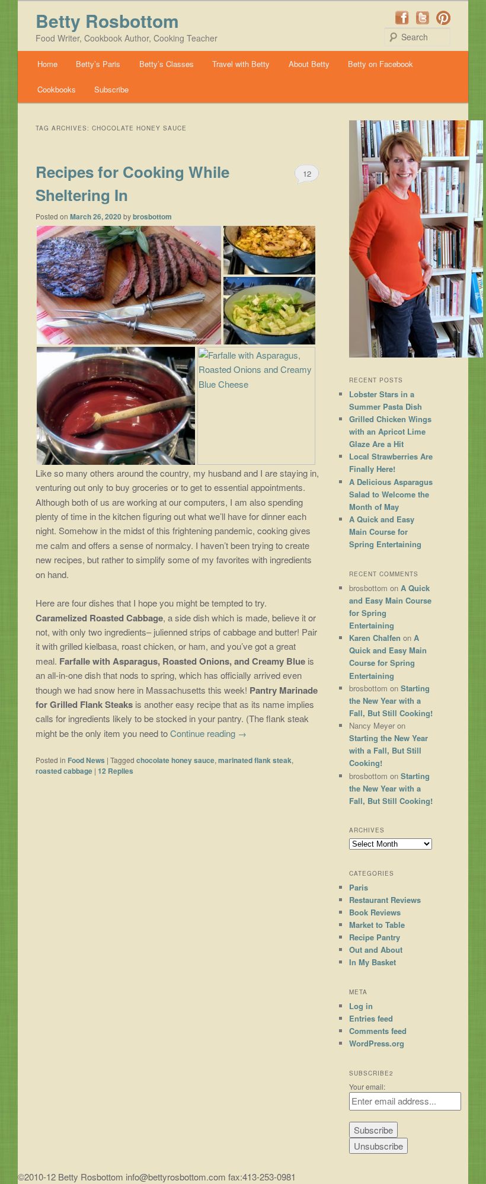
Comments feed (378, 1030)
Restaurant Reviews (385, 899)
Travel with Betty (241, 63)
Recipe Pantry (374, 937)
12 (307, 173)
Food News (86, 760)
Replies (115, 770)
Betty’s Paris (98, 63)
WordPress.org (376, 1043)
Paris (358, 887)
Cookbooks (56, 89)
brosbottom (152, 216)
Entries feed (371, 1018)
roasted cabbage (64, 770)
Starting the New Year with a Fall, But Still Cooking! (391, 700)
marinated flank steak (255, 760)
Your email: (367, 1086)
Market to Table (377, 924)
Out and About (375, 949)
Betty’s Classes (166, 63)
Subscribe (111, 89)
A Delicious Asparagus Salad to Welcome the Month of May (391, 494)
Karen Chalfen (375, 637)
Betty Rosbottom (107, 20)
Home (47, 63)
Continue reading (208, 733)
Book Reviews (375, 912)
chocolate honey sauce (175, 760)
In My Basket (372, 962)
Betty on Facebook (380, 63)
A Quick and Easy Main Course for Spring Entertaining (385, 531)
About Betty (309, 63)
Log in (361, 1005)
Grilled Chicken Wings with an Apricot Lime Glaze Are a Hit (390, 431)
